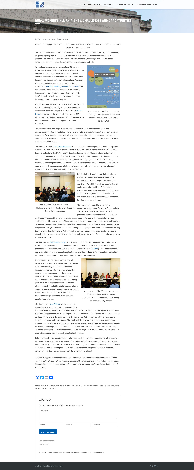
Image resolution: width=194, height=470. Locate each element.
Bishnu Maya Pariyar (58, 242)
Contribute (93, 5)
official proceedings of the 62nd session (62, 86)
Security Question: (47, 440)
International (60, 386)
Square (50, 466)
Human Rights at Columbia (46, 386)
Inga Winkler (55, 304)
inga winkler (90, 386)
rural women (42, 388)
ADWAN (94, 248)
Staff (80, 5)
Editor (53, 39)
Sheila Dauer (51, 388)
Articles (107, 5)
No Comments (64, 39)
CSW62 (83, 386)
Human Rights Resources (147, 5)
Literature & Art (124, 5)
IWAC (97, 386)
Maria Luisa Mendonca (62, 146)
